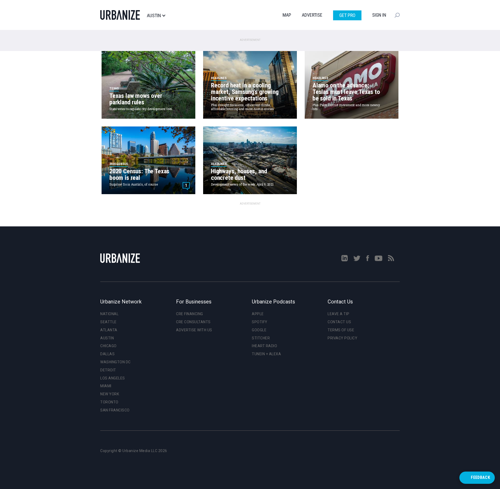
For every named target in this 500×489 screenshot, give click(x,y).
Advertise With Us (194, 330)
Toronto (109, 402)
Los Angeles (112, 378)
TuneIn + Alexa (266, 354)
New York (109, 394)
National (109, 314)
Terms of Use (341, 330)
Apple (258, 314)
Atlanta (108, 330)
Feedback (480, 477)
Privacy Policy (342, 338)
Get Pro (347, 15)
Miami (105, 386)
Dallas (107, 354)
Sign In (379, 15)
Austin (154, 15)
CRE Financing (189, 314)
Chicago (108, 346)
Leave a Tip (338, 314)
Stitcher (261, 338)
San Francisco (115, 410)
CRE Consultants (193, 322)
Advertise (312, 15)
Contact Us (339, 322)
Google (259, 330)
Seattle (108, 322)
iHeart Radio (264, 346)
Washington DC (115, 362)
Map (287, 15)
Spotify (259, 322)
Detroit (108, 370)
